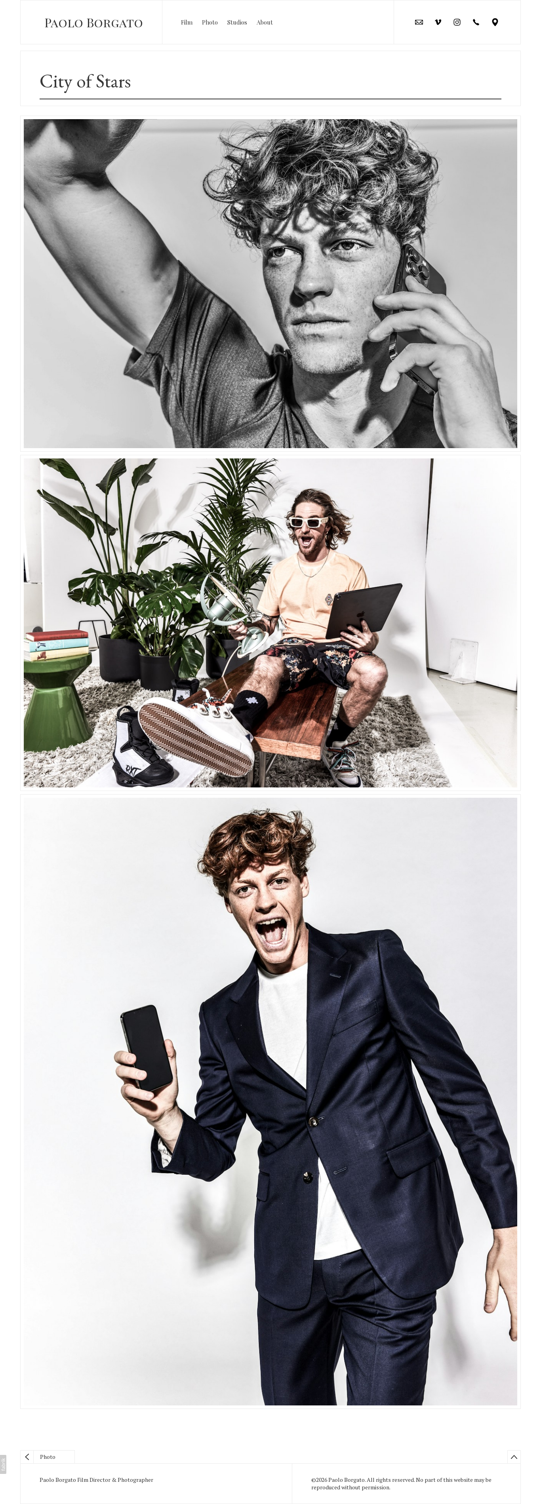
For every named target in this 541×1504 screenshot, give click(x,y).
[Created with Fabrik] (3, 1464)
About (265, 22)
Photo (210, 22)
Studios (237, 22)
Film (186, 22)
